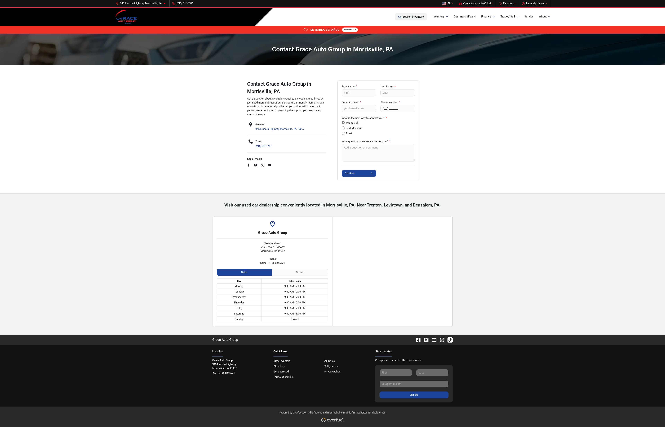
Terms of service (283, 377)
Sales (244, 272)
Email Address (351, 102)
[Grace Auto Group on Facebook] (417, 340)
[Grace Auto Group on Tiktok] (449, 340)
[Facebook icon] (248, 165)
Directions (279, 366)
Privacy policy (332, 371)
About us (329, 360)
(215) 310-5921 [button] (184, 3)
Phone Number (390, 102)
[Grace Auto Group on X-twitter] (425, 340)
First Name (349, 86)
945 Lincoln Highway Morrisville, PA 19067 (279, 129)
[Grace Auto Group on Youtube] (433, 340)
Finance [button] (486, 16)
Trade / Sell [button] (507, 16)
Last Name (388, 86)
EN (449, 3)
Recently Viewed (535, 3)
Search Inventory (413, 16)
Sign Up (414, 394)
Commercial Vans (465, 16)
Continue (350, 173)
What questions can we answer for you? (366, 141)
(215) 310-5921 (263, 146)
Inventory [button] (438, 16)
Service (529, 16)
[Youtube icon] (269, 165)
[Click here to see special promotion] (332, 29)
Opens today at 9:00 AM (477, 3)
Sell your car (331, 366)
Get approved (281, 371)
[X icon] (262, 165)
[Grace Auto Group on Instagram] (441, 340)
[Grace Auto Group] (126, 17)
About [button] (543, 16)
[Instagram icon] (255, 165)
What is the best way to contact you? (364, 118)
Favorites (508, 3)
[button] (142, 3)
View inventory (281, 360)
